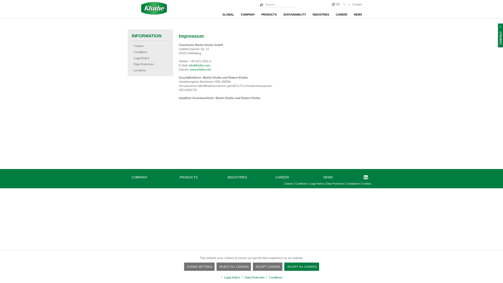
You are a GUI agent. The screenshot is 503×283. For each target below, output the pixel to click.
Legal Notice (142, 58)
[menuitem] (277, 5)
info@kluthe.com (199, 65)
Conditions (140, 52)
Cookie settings (199, 266)
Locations (140, 70)
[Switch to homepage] (154, 8)
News (328, 177)
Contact (357, 4)
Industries (237, 177)
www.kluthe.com (200, 69)
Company (140, 177)
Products (189, 177)
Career (282, 177)
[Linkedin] (366, 177)
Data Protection (143, 64)
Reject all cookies (234, 266)
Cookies (366, 183)
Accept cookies (268, 266)
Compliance (353, 183)
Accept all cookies (302, 266)
